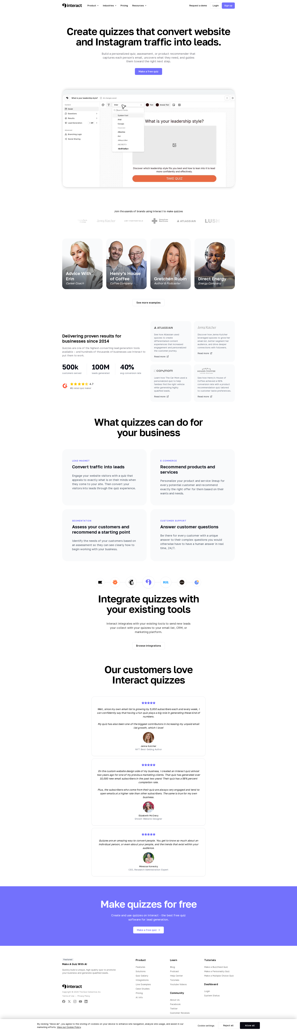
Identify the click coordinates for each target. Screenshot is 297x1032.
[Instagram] (74, 1001)
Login (216, 5)
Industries (108, 5)
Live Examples (143, 984)
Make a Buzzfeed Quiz (216, 967)
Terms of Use (68, 996)
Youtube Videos (178, 984)
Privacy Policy (83, 996)
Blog (172, 967)
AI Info (139, 997)
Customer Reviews (180, 1013)
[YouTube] (80, 1001)
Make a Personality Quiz (217, 971)
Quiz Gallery (142, 975)
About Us (175, 1000)
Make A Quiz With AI (74, 964)
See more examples (148, 302)
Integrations (142, 980)
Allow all (250, 1025)
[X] (69, 1001)
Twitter (174, 1008)
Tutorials (174, 980)
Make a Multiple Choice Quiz (219, 975)
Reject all (228, 1025)
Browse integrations (148, 645)
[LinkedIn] (86, 1001)
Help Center (176, 975)
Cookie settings (206, 1025)
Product (91, 5)
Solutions (141, 971)
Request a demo (198, 5)
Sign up (228, 5)
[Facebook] (63, 1001)
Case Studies (143, 988)
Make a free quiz (148, 71)
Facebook (175, 1004)
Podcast (174, 971)
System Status (212, 995)
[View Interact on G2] (65, 386)
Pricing (124, 5)
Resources (138, 5)
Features (140, 967)
